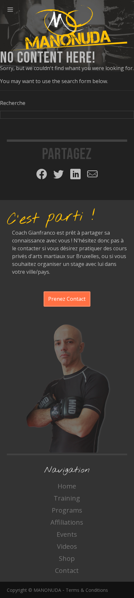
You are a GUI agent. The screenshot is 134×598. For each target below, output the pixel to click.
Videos (67, 546)
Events (67, 534)
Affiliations (66, 522)
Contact (67, 570)
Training (67, 498)
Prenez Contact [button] (67, 298)
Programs (67, 510)
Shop (67, 558)
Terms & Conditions (87, 590)
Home (67, 486)
